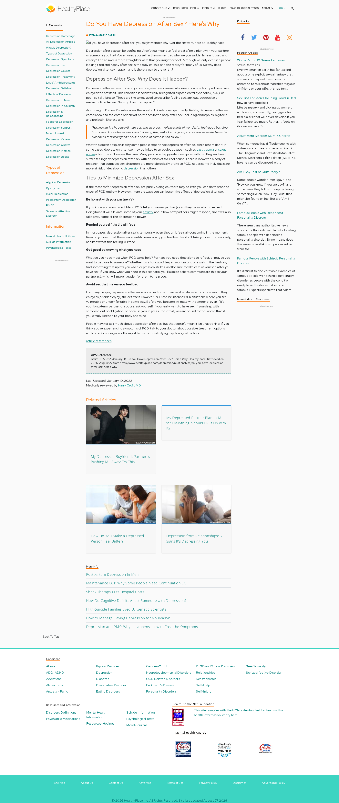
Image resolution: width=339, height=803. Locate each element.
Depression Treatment (60, 76)
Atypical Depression (58, 182)
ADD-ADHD (55, 673)
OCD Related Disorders (163, 679)
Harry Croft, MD (129, 385)
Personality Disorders (161, 691)
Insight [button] (207, 8)
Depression (104, 673)
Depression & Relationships (54, 114)
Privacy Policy (208, 783)
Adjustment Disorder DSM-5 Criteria (263, 136)
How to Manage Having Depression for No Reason (128, 618)
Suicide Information (58, 242)
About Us (87, 783)
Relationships (205, 673)
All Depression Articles (60, 41)
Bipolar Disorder (107, 666)
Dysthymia (53, 188)
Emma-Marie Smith (102, 35)
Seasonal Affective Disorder (58, 213)
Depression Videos (58, 139)
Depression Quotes (58, 145)
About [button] (266, 8)
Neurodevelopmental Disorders (168, 673)
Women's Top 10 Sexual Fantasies (261, 60)
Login (281, 8)
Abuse (50, 666)
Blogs (222, 8)
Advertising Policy (273, 783)
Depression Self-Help (59, 88)
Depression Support (58, 127)
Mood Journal (55, 133)
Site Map (59, 783)
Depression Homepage (60, 36)
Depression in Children (60, 106)
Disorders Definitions (61, 712)
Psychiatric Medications (63, 719)
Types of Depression (59, 53)
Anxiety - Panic (57, 691)
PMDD (50, 205)
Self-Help (203, 685)
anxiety (148, 212)
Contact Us (116, 783)
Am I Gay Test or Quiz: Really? (258, 172)
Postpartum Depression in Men (112, 574)
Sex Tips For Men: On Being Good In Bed (266, 98)
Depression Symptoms (60, 59)
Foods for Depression (59, 121)
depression (131, 168)
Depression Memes (58, 151)
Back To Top (51, 637)
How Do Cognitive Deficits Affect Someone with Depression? (136, 600)
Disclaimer (239, 783)
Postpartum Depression (61, 199)
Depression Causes (58, 71)
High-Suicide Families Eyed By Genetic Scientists (126, 609)
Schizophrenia (206, 679)
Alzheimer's (54, 685)
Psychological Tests (244, 8)
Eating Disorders (108, 691)
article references (98, 341)
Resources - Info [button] (185, 8)
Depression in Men (58, 100)
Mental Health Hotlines (60, 236)
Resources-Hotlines (100, 723)
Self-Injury (203, 691)
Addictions (53, 679)
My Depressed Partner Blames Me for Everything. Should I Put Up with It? (196, 422)
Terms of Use (175, 783)
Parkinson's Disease (160, 685)
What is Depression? (59, 47)
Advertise (145, 783)
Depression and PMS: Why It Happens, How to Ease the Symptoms (142, 626)
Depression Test (56, 65)
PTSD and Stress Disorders (215, 666)
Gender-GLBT (157, 666)
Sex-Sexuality (256, 666)
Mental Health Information (96, 714)
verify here (230, 715)
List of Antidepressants (60, 82)
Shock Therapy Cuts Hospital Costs (115, 592)
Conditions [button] (159, 8)
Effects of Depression (60, 94)
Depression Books (57, 156)
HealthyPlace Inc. (136, 800)
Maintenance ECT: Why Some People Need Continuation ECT (137, 583)
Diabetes (102, 679)
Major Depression (57, 194)
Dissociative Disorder (111, 685)
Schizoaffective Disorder (264, 673)
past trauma (205, 149)
